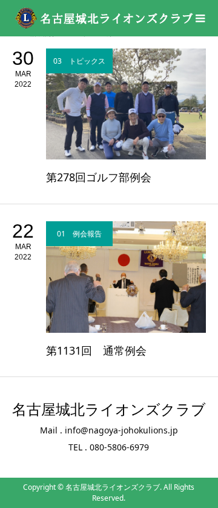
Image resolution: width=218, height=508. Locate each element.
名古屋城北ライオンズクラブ (109, 410)
